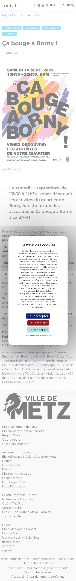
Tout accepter (38, 316)
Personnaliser (38, 330)
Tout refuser (38, 322)
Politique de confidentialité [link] (38, 335)
